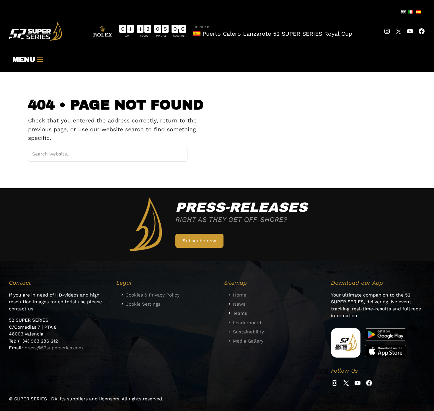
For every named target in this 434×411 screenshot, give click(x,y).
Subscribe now (199, 240)
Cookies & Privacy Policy (152, 295)
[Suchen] (175, 154)
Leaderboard (247, 322)
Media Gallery (248, 341)
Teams (240, 313)
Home (239, 295)
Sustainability (248, 332)
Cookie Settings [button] (142, 304)
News (239, 304)
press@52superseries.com (54, 348)
